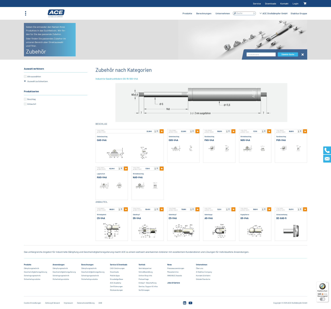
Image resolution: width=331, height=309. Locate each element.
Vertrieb (142, 265)
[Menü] (326, 283)
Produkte (27, 265)
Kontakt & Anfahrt (203, 275)
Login (295, 3)
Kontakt (284, 3)
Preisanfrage (144, 279)
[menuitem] (187, 13)
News (169, 265)
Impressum (68, 303)
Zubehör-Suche (287, 54)
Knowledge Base (116, 279)
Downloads (270, 3)
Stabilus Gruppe (299, 13)
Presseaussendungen (175, 268)
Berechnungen (87, 265)
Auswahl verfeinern (34, 68)
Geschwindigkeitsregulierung (35, 272)
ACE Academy (115, 283)
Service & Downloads (118, 265)
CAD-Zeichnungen (117, 268)
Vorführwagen (144, 290)
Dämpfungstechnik (31, 268)
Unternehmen (201, 265)
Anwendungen (59, 265)
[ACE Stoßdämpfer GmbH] (56, 13)
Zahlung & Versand (52, 303)
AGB (100, 303)
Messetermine (172, 272)
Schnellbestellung (145, 272)
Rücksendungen (116, 290)
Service (257, 3)
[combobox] (261, 54)
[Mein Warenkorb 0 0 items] (305, 3)
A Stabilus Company (204, 272)
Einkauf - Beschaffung (147, 283)
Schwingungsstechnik (90, 275)
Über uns (199, 268)
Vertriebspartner (145, 268)
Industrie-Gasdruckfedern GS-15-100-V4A (117, 78)
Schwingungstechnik (32, 275)
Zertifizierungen (116, 286)
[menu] (206, 13)
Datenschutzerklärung (85, 303)
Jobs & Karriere (173, 283)
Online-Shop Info (145, 275)
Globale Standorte (203, 279)
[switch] (322, 299)
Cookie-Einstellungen (32, 303)
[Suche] (254, 13)
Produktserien (31, 91)
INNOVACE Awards (174, 275)
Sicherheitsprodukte (32, 279)
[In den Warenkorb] (162, 131)
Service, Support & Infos (148, 286)
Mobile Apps (115, 275)
